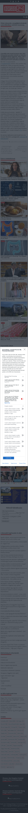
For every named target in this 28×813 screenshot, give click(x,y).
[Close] (25, 349)
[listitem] (14, 377)
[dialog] (14, 406)
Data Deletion (5, 463)
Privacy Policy (22, 463)
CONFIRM (8, 458)
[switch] (22, 380)
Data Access (14, 463)
